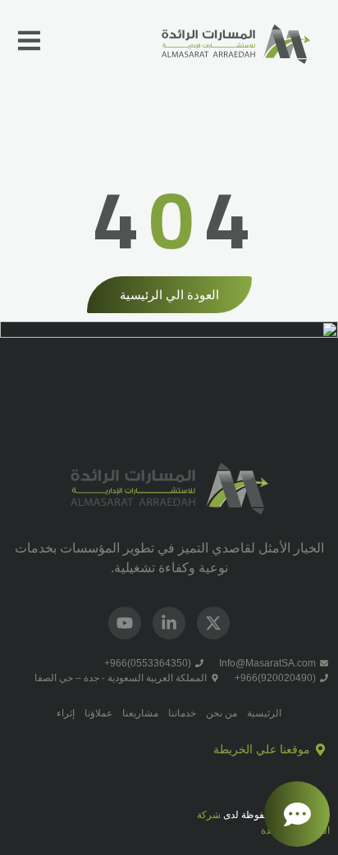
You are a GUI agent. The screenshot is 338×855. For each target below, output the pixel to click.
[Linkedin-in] (169, 623)
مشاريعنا (140, 713)
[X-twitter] (213, 623)
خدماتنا (182, 713)
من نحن (221, 713)
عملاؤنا (98, 713)
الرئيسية (264, 713)
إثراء (66, 713)
